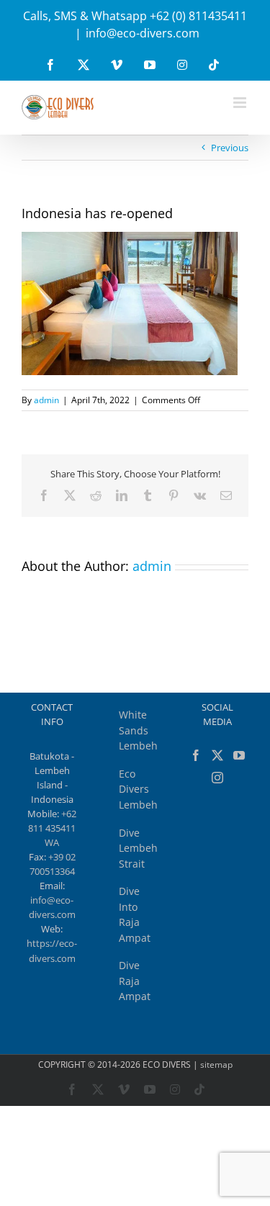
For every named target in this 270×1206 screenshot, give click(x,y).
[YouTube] (239, 755)
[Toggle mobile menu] (240, 102)
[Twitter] (217, 755)
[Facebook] (196, 755)
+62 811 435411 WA (52, 828)
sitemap (216, 1064)
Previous (229, 147)
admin (46, 400)
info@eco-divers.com (142, 33)
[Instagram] (217, 777)
